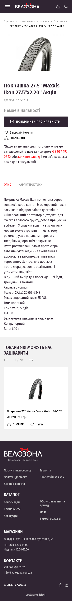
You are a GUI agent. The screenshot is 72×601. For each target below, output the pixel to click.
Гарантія (45, 470)
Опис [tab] (7, 184)
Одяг (43, 512)
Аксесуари (11, 516)
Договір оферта (14, 484)
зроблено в (32, 594)
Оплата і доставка (15, 477)
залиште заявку (29, 157)
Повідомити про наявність (38, 121)
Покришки (60, 21)
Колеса (44, 21)
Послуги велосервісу (17, 470)
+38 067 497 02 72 (14, 567)
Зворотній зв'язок (52, 477)
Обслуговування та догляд (52, 503)
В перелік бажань (21, 132)
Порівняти (18, 138)
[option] (36, 52)
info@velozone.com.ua (18, 572)
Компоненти (27, 21)
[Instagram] (67, 585)
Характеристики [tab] (30, 184)
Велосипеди (12, 502)
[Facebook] (60, 585)
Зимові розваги (50, 518)
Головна (9, 21)
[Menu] (8, 7)
